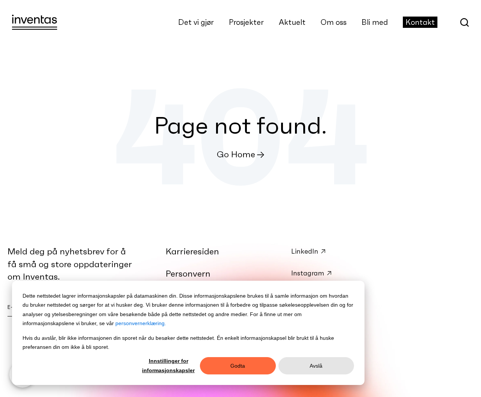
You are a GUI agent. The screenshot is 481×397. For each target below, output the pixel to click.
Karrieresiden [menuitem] (192, 251)
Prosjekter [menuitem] (246, 22)
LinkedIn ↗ (308, 251)
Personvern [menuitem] (188, 273)
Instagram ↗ (311, 273)
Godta (237, 366)
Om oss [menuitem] (333, 22)
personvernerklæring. (140, 323)
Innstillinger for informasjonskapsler (168, 365)
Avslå (316, 366)
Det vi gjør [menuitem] (196, 22)
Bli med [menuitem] (375, 22)
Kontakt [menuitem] (420, 22)
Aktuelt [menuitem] (292, 22)
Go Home (236, 154)
